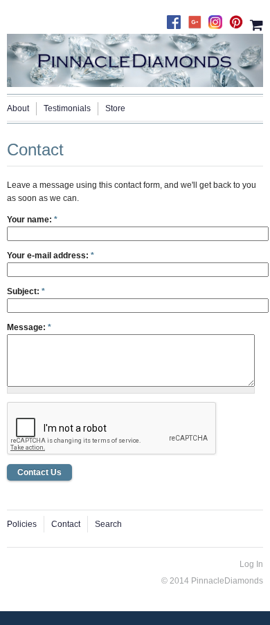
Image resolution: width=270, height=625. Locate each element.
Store (115, 108)
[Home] (135, 57)
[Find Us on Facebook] (177, 18)
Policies (22, 524)
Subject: (26, 291)
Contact (65, 524)
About (18, 108)
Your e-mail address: (50, 255)
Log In (251, 564)
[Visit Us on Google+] (198, 18)
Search (108, 524)
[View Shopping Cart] (256, 23)
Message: (29, 327)
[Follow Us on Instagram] (218, 18)
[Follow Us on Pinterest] (239, 18)
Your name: (32, 219)
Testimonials (67, 108)
